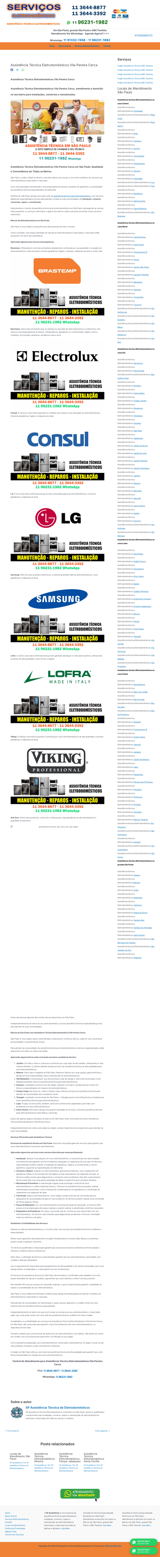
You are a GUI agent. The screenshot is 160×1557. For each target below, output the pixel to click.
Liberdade (138, 178)
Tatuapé (137, 636)
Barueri (137, 882)
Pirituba (137, 804)
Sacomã (137, 498)
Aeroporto (138, 363)
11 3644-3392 (70, 1370)
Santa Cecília (139, 201)
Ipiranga (137, 423)
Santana (137, 289)
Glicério (137, 171)
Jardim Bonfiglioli (141, 759)
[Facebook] (12, 69)
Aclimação (138, 111)
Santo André (139, 935)
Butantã (137, 722)
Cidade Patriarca (141, 591)
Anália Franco (140, 561)
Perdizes (137, 789)
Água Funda (139, 371)
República (138, 193)
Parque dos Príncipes (143, 782)
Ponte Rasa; (139, 629)
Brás (136, 133)
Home (7, 1513)
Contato (8, 1522)
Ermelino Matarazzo (142, 606)
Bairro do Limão (140, 692)
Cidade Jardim (140, 401)
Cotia (136, 890)
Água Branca (139, 684)
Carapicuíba (139, 920)
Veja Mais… (66, 1528)
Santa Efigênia (140, 208)
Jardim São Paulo (141, 267)
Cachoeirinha (139, 237)
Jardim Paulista (140, 461)
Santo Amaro (139, 506)
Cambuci (137, 141)
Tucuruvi (137, 304)
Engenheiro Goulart (142, 599)
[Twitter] (17, 69)
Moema (137, 483)
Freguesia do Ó (140, 252)
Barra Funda (139, 699)
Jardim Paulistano (141, 468)
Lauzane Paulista (141, 274)
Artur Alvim (139, 576)
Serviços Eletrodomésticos (17, 1519)
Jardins (137, 476)
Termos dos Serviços (14, 1534)
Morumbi (137, 491)
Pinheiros (138, 797)
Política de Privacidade (15, 1528)
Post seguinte (102, 1431)
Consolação (139, 156)
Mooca (136, 614)
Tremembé (138, 297)
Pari (152, 186)
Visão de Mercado (113, 1546)
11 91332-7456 (74, 40)
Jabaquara (138, 438)
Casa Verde (139, 244)
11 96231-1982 (64, 1376)
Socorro (137, 521)
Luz (152, 182)
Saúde (136, 513)
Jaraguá (137, 752)
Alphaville (138, 897)
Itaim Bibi (138, 431)
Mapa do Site (10, 1531)
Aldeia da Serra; (141, 912)
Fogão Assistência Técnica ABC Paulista (135, 66)
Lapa (136, 767)
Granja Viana (139, 737)
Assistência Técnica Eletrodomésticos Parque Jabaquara (69, 1457)
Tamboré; (138, 905)
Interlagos (138, 416)
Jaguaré (137, 744)
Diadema (137, 958)
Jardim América (140, 446)
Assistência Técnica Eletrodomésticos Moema (44, 1457)
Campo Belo (139, 393)
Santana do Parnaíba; (143, 927)
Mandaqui (138, 282)
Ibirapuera (138, 408)
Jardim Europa (140, 453)
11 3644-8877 (51, 1370)
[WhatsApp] (23, 69)
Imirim (136, 259)
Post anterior (12, 1431)
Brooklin (137, 386)
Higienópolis (139, 163)
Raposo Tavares (141, 819)
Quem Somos (11, 1516)
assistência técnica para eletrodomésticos (72, 196)
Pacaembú (138, 774)
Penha (136, 621)
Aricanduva (138, 569)
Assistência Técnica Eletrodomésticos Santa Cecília (94, 1457)
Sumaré (137, 842)
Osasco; (137, 875)
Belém (136, 584)
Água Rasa (138, 554)
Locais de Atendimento (15, 1525)
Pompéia (137, 812)
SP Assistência (16, 1463)
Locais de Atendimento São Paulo (20, 1456)
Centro (137, 148)
